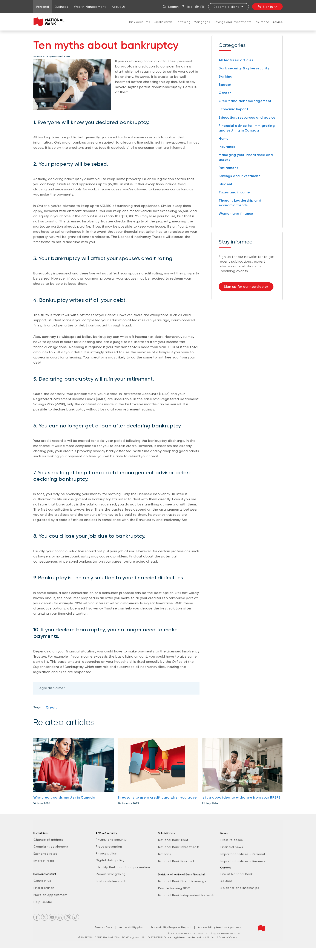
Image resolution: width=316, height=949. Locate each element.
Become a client (226, 6)
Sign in (268, 6)
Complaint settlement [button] (51, 846)
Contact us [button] (42, 880)
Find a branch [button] (44, 887)
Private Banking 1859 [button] (174, 888)
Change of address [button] (48, 839)
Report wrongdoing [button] (111, 874)
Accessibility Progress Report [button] (170, 927)
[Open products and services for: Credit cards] (163, 26)
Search (173, 6)
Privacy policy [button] (106, 853)
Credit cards (163, 22)
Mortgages (202, 22)
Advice (278, 22)
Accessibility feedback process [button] (219, 927)
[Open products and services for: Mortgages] (202, 26)
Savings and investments (233, 22)
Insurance (262, 22)
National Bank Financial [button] (176, 861)
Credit (51, 707)
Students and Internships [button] (240, 887)
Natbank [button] (164, 854)
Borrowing (183, 22)
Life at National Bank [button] (237, 874)
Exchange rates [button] (45, 853)
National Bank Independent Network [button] (186, 895)
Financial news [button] (232, 847)
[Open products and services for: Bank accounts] (139, 26)
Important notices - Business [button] (243, 861)
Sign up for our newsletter (246, 287)
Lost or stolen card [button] (110, 881)
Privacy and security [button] (111, 839)
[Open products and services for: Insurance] (262, 26)
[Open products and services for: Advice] (277, 26)
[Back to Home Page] (50, 22)
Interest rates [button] (44, 860)
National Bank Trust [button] (173, 840)
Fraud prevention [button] (109, 846)
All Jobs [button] (227, 881)
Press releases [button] (232, 840)
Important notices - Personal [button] (243, 854)
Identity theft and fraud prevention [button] (123, 867)
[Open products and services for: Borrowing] (183, 26)
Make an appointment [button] (51, 895)
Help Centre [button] (43, 902)
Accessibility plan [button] (131, 927)
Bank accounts (139, 22)
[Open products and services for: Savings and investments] (232, 26)
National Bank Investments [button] (179, 847)
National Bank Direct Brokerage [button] (182, 881)
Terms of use (103, 927)
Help (189, 6)
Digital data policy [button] (110, 860)
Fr (202, 6)
